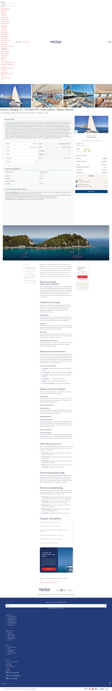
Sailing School (4, 57)
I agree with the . (56, 608)
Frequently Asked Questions (30, 282)
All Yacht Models (11, 625)
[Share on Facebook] (78, 287)
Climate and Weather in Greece (8, 62)
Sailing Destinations (5, 8)
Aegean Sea (3, 12)
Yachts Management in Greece (7, 68)
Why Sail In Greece (5, 49)
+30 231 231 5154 (26, 42)
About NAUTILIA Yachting (6, 74)
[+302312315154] (20, 42)
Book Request (91, 191)
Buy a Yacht (3, 66)
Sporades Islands (4, 17)
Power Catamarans (5, 32)
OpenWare (33, 689)
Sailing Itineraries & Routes (7, 46)
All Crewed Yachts (5, 36)
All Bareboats (4, 38)
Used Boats (3, 70)
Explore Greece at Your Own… (30, 271)
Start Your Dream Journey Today (29, 278)
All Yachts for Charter (5, 40)
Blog (2, 81)
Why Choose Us (4, 72)
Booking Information (5, 77)
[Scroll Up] (109, 683)
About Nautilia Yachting (12, 647)
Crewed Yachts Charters (12, 622)
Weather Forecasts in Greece (7, 64)
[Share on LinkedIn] (86, 287)
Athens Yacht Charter (11, 618)
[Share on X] (82, 287)
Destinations (10, 632)
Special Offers (4, 42)
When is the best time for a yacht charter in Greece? (51, 535)
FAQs (2, 79)
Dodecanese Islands (5, 21)
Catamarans (3, 28)
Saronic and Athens (5, 23)
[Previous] (2, 95)
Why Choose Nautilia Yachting (30, 280)
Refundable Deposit (85, 186)
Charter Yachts (4, 25)
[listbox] (79, 151)
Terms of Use (60, 608)
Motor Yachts (4, 30)
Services (3, 75)
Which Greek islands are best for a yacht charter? (51, 539)
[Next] (110, 95)
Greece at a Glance (5, 51)
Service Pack (83, 181)
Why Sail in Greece (11, 634)
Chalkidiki (3, 13)
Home (2, 6)
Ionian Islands (4, 10)
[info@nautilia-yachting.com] (17, 42)
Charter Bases (4, 44)
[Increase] (89, 151)
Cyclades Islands (4, 19)
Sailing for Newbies (5, 53)
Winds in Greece (4, 60)
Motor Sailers (4, 34)
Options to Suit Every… (29, 273)
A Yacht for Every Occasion (30, 269)
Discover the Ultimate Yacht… (30, 267)
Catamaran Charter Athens (12, 619)
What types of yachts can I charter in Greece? (50, 522)
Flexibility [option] (78, 150)
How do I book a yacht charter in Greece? (49, 543)
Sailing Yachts (4, 27)
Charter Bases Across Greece (30, 275)
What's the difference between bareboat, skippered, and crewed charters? (54, 531)
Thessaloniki (3, 15)
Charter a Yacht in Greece (12, 616)
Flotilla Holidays (4, 55)
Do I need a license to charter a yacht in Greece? (50, 526)
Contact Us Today (82, 276)
